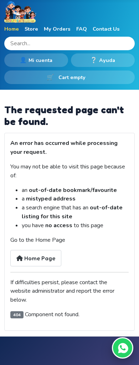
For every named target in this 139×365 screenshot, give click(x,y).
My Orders (57, 28)
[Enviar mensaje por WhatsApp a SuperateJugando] (122, 348)
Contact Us (106, 28)
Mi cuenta (36, 60)
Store (31, 28)
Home (11, 28)
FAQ (81, 28)
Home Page (39, 258)
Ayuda (102, 60)
